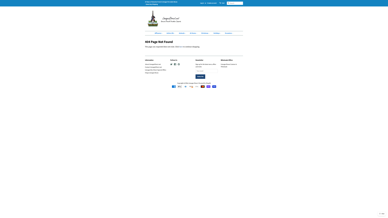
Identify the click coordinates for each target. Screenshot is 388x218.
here (181, 47)
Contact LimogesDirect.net (153, 67)
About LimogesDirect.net (153, 64)
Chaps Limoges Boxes (151, 73)
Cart (223, 3)
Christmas (205, 33)
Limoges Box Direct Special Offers (155, 70)
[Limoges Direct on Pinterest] (179, 65)
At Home (193, 33)
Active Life (170, 33)
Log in (202, 3)
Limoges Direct (193, 83)
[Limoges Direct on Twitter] (171, 65)
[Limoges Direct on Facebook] (175, 65)
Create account (212, 3)
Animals (182, 33)
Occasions (228, 33)
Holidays (217, 33)
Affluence (158, 33)
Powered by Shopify (205, 83)
